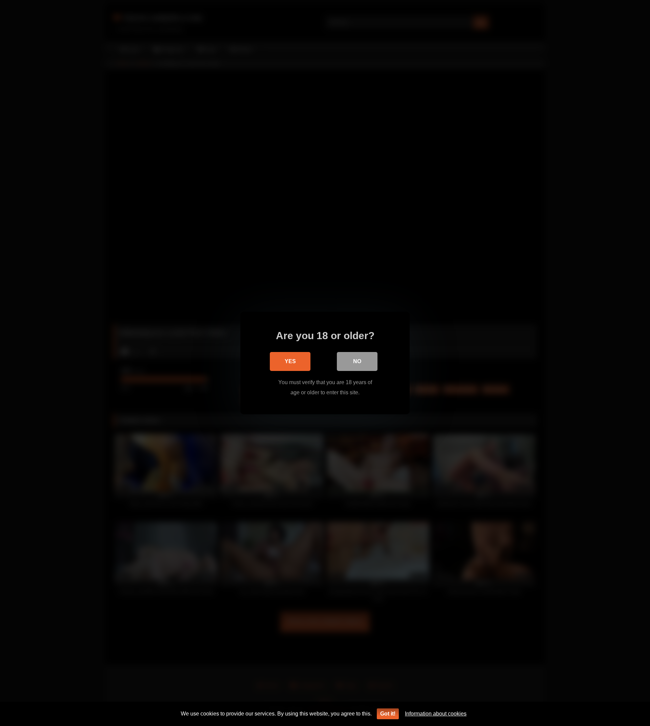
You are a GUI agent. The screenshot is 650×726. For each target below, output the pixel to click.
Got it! (387, 714)
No (357, 361)
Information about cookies (436, 714)
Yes (290, 361)
